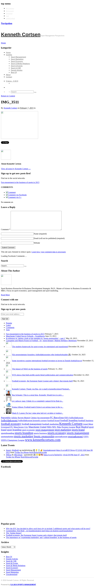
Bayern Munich (24, 418)
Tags (8, 330)
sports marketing (23, 436)
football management (32, 424)
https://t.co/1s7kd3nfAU (53, 455)
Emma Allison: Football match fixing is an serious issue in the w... (37, 407)
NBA (49, 427)
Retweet (37, 452)
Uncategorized (11, 574)
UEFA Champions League (12, 440)
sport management (45, 429)
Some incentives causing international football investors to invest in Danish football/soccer (47, 361)
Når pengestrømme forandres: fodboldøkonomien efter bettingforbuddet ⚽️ (41, 355)
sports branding (24, 433)
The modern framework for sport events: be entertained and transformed (40, 347)
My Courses (10, 8)
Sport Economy (17, 61)
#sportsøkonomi (49, 450)
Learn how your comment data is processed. (49, 252)
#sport (8, 450)
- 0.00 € (12, 81)
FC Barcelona (57, 417)
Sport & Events (17, 66)
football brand (53, 420)
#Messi (9, 455)
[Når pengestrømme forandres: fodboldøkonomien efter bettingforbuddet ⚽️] (9, 355)
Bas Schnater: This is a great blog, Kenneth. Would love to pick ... (38, 395)
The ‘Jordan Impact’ (14, 533)
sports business (40, 433)
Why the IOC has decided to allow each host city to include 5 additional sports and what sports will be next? (48, 529)
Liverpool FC (7, 427)
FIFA (66, 418)
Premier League (68, 427)
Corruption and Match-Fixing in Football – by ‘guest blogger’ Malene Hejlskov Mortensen (41, 341)
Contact (9, 77)
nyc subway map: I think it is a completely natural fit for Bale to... (37, 401)
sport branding (14, 429)
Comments (10, 327)
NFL (54, 427)
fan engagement (43, 418)
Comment (5, 229)
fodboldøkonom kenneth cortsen (32, 420)
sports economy (57, 433)
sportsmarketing (7, 436)
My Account (10, 11)
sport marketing (63, 429)
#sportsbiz (6, 417)
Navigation (6, 23)
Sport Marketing (17, 59)
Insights (9, 55)
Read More (5, 295)
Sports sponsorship (44, 436)
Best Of (14, 72)
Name (40, 234)
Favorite (43, 452)
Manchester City (21, 427)
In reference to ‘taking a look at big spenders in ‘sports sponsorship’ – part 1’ (35, 338)
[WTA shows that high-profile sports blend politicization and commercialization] (9, 375)
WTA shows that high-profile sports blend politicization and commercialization (42, 375)
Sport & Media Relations (20, 64)
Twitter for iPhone (22, 452)
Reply (31, 452)
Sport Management (18, 57)
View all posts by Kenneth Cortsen (16, 169)
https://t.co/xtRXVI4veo (65, 450)
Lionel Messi (88, 424)
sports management (78, 433)
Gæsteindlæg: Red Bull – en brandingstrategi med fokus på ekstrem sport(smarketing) (39, 531)
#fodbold (15, 450)
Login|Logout (10, 18)
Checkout (9, 13)
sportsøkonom (61, 436)
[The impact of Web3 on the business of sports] (9, 369)
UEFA (86, 436)
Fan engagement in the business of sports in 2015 (20, 182)
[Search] (35, 92)
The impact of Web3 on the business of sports (30, 369)
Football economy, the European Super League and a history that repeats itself (42, 381)
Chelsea (34, 418)
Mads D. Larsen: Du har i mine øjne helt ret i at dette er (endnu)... (37, 413)
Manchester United (37, 427)
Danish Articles (16, 70)
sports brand (78, 429)
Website (37, 243)
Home (8, 52)
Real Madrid (82, 427)
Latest (8, 325)
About (8, 75)
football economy (11, 423)
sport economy (28, 430)
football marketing (50, 424)
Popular (9, 323)
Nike (59, 427)
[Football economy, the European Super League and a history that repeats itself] (9, 381)
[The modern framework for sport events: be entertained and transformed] (9, 347)
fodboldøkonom (76, 418)
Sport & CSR (16, 68)
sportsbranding (7, 433)
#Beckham (18, 455)
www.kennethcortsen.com (42, 440)
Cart (7, 16)
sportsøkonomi (75, 436)
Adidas (14, 418)
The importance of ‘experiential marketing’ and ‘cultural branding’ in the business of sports (41, 537)
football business (85, 420)
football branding (69, 420)
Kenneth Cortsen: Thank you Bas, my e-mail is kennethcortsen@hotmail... (41, 389)
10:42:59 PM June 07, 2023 (74, 455)
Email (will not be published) (49, 238)
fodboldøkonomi (9, 420)
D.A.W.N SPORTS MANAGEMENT (23, 585)
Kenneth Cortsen (20, 34)
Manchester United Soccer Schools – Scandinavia (25, 336)
